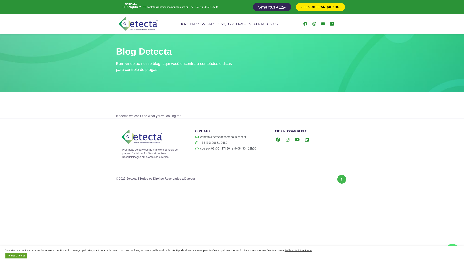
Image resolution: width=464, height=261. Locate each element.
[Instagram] (314, 24)
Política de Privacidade (298, 250)
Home (184, 24)
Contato (261, 24)
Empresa (197, 24)
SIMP (210, 24)
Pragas (242, 24)
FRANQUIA (130, 7)
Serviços (223, 24)
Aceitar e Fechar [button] (16, 255)
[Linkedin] (332, 24)
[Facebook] (305, 24)
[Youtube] (323, 24)
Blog (274, 24)
